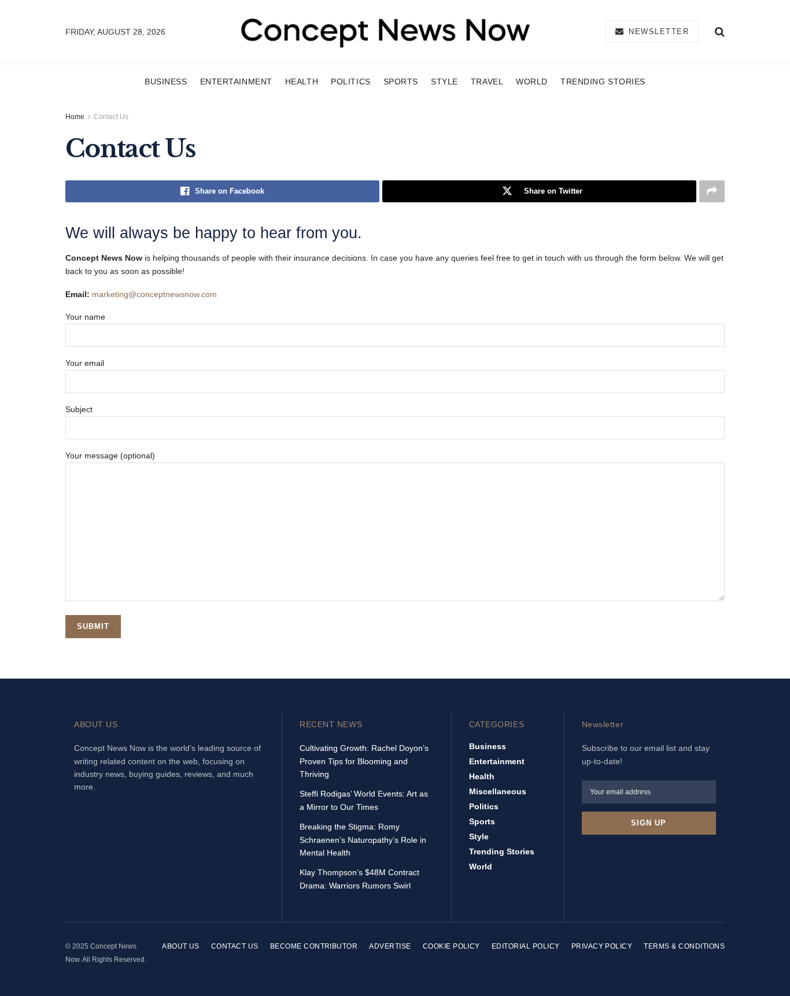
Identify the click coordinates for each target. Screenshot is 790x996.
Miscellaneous (497, 791)
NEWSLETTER (657, 31)
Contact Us (111, 117)
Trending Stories (602, 81)
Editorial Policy (526, 946)
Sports (400, 81)
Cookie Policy (451, 946)
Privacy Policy (602, 946)
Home (74, 117)
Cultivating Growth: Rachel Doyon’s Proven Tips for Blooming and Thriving (364, 761)
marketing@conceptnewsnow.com (154, 294)
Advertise (390, 946)
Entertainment (236, 81)
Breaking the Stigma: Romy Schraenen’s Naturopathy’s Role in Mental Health (363, 839)
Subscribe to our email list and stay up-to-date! (646, 754)
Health (301, 81)
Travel (487, 81)
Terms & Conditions (684, 946)
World (532, 81)
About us (181, 946)
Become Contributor (314, 946)
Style (444, 81)
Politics (350, 81)
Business (166, 81)
